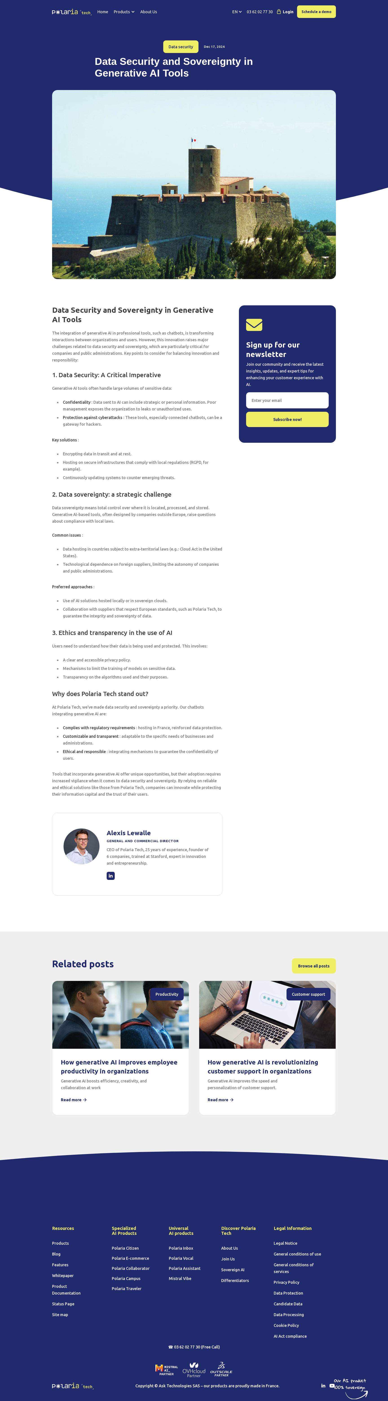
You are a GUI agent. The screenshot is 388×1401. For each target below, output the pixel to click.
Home (102, 11)
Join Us (228, 1259)
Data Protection (288, 1293)
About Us (148, 11)
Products (60, 1243)
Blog (56, 1254)
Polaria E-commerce (130, 1258)
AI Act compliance (290, 1336)
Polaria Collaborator (131, 1268)
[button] (124, 11)
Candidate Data (288, 1304)
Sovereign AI (233, 1269)
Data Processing (289, 1314)
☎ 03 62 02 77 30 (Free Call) (194, 1347)
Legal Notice (285, 1243)
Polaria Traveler (126, 1288)
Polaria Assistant (185, 1268)
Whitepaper (63, 1275)
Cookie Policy (286, 1325)
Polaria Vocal (181, 1258)
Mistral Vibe (180, 1278)
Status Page (63, 1304)
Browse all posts (314, 966)
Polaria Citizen (125, 1248)
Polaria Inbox (181, 1248)
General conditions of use (297, 1254)
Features (60, 1264)
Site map (60, 1314)
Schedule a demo (316, 12)
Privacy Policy (286, 1282)
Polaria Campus (126, 1278)
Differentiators (235, 1280)
